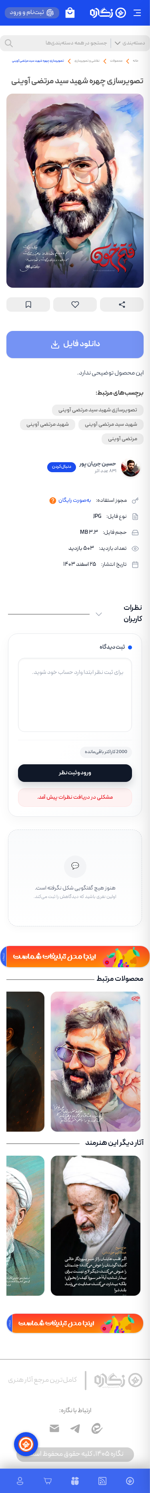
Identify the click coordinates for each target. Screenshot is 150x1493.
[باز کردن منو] (137, 13)
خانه (135, 61)
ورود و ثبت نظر (75, 773)
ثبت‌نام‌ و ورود (27, 12)
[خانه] (108, 13)
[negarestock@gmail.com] (54, 1428)
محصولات (116, 61)
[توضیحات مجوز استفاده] (53, 501)
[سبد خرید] (70, 13)
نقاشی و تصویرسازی (87, 61)
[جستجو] (9, 43)
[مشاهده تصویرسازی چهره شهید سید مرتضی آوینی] (75, 191)
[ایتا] (96, 1428)
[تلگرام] (75, 1428)
